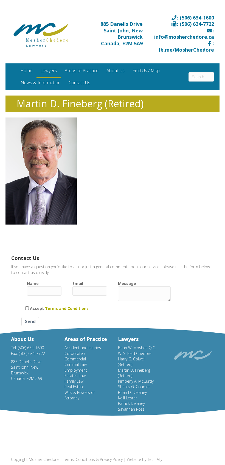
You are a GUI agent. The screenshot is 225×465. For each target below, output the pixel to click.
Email (77, 283)
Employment (75, 370)
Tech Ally (154, 459)
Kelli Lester (127, 397)
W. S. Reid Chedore (134, 353)
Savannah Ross (131, 409)
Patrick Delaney (131, 403)
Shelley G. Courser (134, 386)
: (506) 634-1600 (195, 17)
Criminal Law (75, 364)
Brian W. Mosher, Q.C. (137, 347)
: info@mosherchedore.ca (184, 33)
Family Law (73, 381)
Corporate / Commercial (75, 356)
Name (33, 283)
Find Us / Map (146, 71)
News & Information (41, 83)
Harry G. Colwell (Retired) (131, 361)
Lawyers (48, 71)
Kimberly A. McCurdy (136, 381)
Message (127, 283)
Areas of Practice (82, 71)
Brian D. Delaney (132, 392)
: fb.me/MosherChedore (186, 46)
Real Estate (74, 386)
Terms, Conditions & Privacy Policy (93, 459)
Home (26, 71)
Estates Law (75, 375)
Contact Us (79, 83)
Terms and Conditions (67, 308)
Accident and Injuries (82, 347)
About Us (115, 71)
